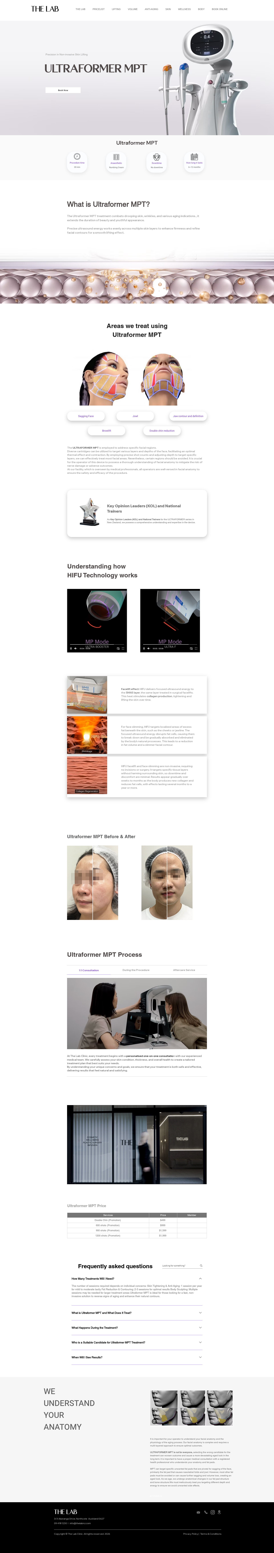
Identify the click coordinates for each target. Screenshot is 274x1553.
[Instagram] (212, 1512)
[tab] (89, 970)
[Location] (219, 1512)
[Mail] (198, 1512)
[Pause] (71, 648)
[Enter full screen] (123, 648)
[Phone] (206, 1512)
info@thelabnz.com (80, 1523)
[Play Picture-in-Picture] (118, 648)
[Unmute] (76, 648)
